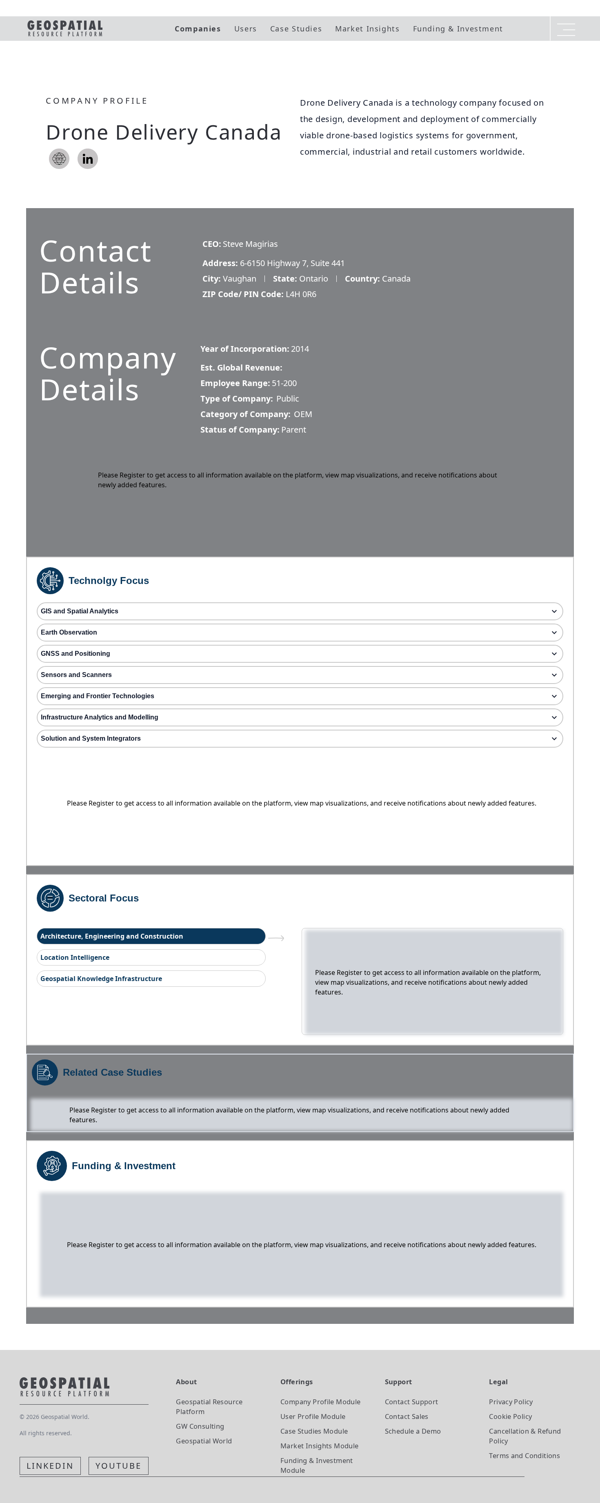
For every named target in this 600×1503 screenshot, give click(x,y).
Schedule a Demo (413, 1431)
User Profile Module (312, 1416)
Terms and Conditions (524, 1455)
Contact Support (411, 1401)
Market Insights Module (319, 1445)
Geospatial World (204, 1440)
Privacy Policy (511, 1401)
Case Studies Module (314, 1431)
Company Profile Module (320, 1401)
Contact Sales (407, 1416)
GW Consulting (200, 1426)
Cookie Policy (510, 1416)
